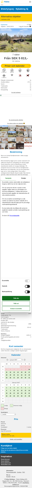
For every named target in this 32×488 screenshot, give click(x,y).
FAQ (23, 472)
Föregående (7, 360)
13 (14, 372)
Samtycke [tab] (8, 178)
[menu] (30, 2)
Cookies (19, 472)
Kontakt (8, 476)
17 (29, 372)
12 (10, 372)
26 (10, 377)
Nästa (25, 360)
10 (29, 369)
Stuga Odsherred (6, 462)
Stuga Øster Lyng (6, 464)
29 (21, 377)
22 (21, 375)
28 (18, 377)
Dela (30, 24)
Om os (13, 476)
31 (29, 377)
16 (25, 372)
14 (18, 372)
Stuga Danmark (5, 459)
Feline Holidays (16, 2)
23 (25, 375)
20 (14, 375)
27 (14, 377)
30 (25, 377)
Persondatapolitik (11, 472)
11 (6, 372)
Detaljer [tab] (23, 178)
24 (29, 375)
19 (10, 375)
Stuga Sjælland (5, 461)
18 (6, 375)
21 (18, 375)
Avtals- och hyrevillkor (16, 439)
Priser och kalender (15, 66)
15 (21, 372)
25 (6, 377)
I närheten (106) (5, 19)
